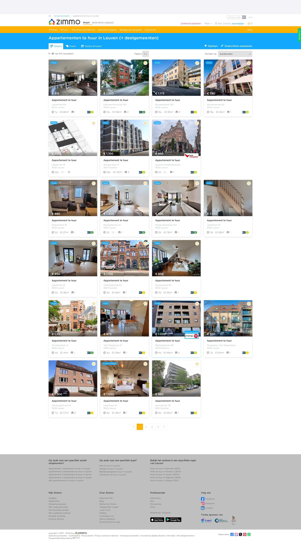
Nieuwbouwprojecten (83, 29)
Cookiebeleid (74, 536)
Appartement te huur (64, 100)
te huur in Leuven (61, 16)
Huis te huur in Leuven (109, 465)
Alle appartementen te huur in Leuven (66, 480)
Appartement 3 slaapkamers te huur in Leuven (70, 474)
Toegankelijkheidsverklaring (60, 538)
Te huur (64, 29)
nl (250, 17)
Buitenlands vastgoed (103, 22)
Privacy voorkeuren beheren (107, 536)
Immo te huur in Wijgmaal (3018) (165, 477)
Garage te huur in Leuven (111, 468)
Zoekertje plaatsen (191, 23)
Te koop (53, 29)
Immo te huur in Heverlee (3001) (165, 468)
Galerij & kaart (93, 46)
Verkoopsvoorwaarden (130, 536)
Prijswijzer (150, 29)
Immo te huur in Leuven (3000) (165, 474)
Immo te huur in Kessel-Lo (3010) (165, 471)
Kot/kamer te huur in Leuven (112, 474)
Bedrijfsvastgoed (107, 29)
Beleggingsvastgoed (131, 29)
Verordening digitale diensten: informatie (158, 536)
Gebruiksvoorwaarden (58, 536)
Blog (249, 29)
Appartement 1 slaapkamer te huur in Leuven (69, 468)
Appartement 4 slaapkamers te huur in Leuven (70, 477)
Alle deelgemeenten (186, 536)
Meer (207, 23)
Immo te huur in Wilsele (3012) (164, 480)
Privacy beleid (88, 536)
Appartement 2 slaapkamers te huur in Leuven (70, 471)
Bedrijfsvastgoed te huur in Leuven (115, 471)
